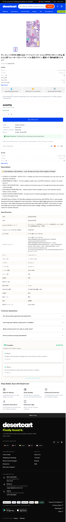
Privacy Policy (58, 505)
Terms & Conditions (56, 502)
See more (4, 85)
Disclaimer (59, 508)
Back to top (33, 415)
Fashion (34, 11)
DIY (41, 11)
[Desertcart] (10, 6)
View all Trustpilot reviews (33, 378)
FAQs (60, 511)
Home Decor (14, 11)
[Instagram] (54, 442)
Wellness (5, 11)
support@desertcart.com (15, 488)
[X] (57, 442)
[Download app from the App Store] (22, 510)
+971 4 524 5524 (11, 495)
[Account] (57, 6)
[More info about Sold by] (25, 125)
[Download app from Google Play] (9, 510)
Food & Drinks (25, 11)
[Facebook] (61, 442)
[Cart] (61, 6)
